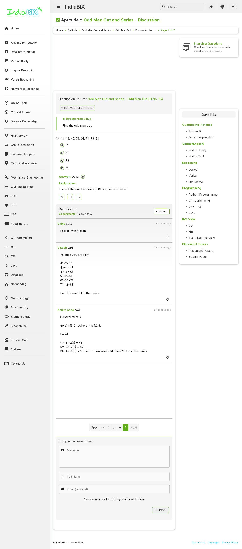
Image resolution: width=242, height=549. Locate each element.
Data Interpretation (201, 137)
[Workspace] (70, 197)
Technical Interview (202, 237)
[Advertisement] (114, 63)
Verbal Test (196, 156)
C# (200, 206)
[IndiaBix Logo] (25, 13)
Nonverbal (196, 181)
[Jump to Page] (103, 427)
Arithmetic (195, 131)
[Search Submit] (164, 6)
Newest (163, 211)
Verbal (193, 175)
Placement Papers (201, 250)
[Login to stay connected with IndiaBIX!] (233, 6)
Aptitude (72, 30)
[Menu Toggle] (58, 6)
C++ (192, 206)
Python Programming (203, 194)
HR (191, 231)
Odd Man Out (123, 30)
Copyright (213, 542)
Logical (193, 169)
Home (59, 30)
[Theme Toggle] (222, 6)
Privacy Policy (230, 542)
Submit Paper (198, 256)
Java (192, 212)
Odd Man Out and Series (96, 30)
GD (191, 225)
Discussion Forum (145, 30)
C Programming (199, 200)
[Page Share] (211, 6)
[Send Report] (78, 197)
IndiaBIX (75, 7)
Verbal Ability (197, 150)
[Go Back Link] (61, 197)
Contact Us (198, 542)
